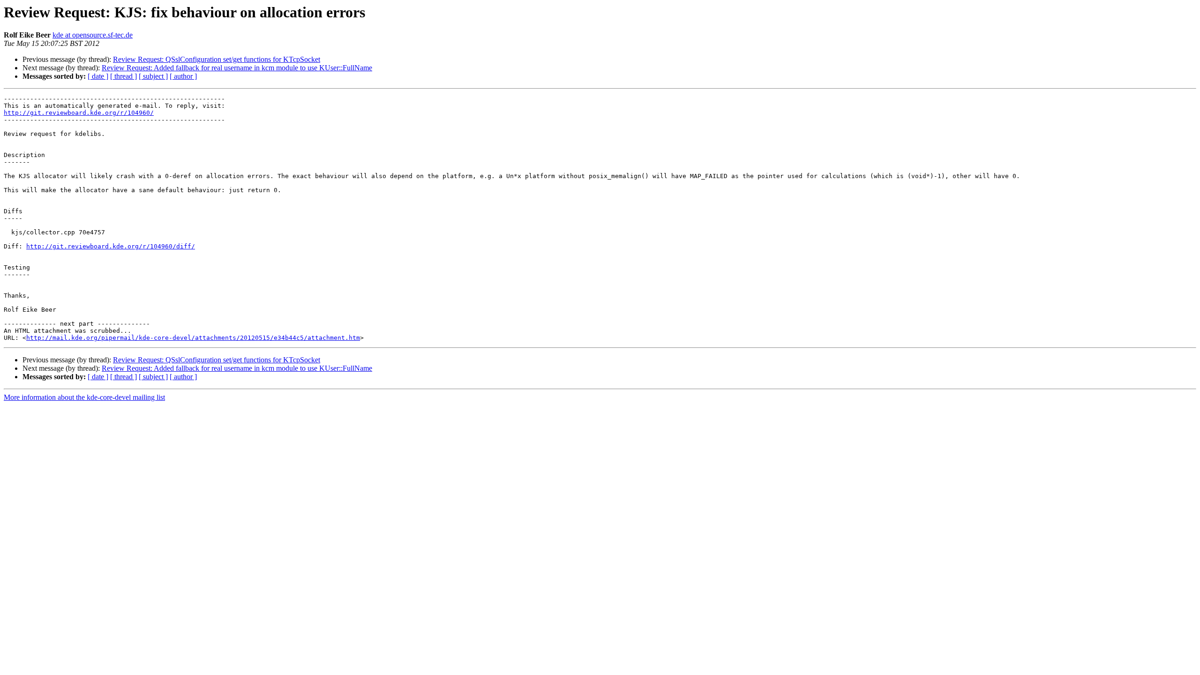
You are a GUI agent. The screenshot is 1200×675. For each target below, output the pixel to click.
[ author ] (183, 76)
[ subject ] (153, 76)
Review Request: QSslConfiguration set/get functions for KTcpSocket (216, 59)
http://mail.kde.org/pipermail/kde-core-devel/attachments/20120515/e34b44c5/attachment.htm (193, 337)
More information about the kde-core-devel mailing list (84, 397)
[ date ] (98, 76)
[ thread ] (123, 76)
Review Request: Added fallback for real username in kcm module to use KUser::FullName (237, 68)
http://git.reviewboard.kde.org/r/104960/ (79, 112)
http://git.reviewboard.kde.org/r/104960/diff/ (110, 246)
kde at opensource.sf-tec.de (92, 35)
